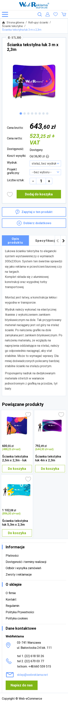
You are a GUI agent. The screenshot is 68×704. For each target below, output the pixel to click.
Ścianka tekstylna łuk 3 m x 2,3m (21, 29)
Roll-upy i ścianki (38, 22)
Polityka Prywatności (20, 612)
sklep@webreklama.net (32, 675)
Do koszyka (17, 469)
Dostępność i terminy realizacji (26, 562)
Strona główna (15, 22)
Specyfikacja (46, 240)
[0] (55, 14)
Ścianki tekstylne (12, 26)
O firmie (11, 593)
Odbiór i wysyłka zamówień (23, 568)
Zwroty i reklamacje (19, 574)
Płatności (12, 555)
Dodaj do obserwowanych (10, 194)
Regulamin (12, 606)
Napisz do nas (22, 685)
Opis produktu (15, 240)
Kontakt (11, 599)
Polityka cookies (17, 618)
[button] (21, 113)
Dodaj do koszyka (39, 194)
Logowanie (48, 14)
